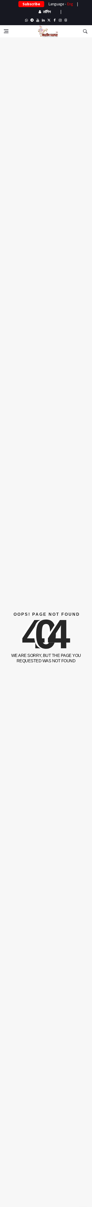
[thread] (66, 20)
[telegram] (32, 20)
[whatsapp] (26, 20)
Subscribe (31, 4)
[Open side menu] (6, 31)
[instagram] (60, 20)
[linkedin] (43, 20)
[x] (49, 20)
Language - (60, 4)
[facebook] (54, 20)
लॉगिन (47, 11)
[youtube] (38, 20)
